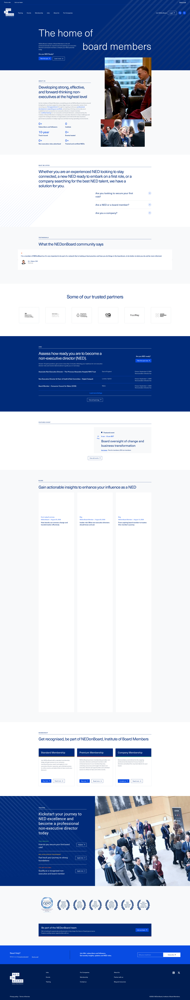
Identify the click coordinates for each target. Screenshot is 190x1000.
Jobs (48, 13)
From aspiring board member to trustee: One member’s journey (132, 523)
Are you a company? (106, 213)
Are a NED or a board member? (112, 204)
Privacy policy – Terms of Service (20, 996)
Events (29, 13)
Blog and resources (120, 982)
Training (20, 13)
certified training (46, 113)
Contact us (83, 982)
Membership (39, 13)
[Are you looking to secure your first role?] (149, 193)
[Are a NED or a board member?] (149, 204)
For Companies (68, 13)
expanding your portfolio (54, 109)
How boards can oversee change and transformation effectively (54, 523)
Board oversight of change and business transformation (122, 443)
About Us (56, 13)
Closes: (137, 371)
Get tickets (104, 450)
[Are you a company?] (149, 213)
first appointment (52, 107)
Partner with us (118, 977)
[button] (180, 13)
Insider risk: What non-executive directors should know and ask (94, 523)
